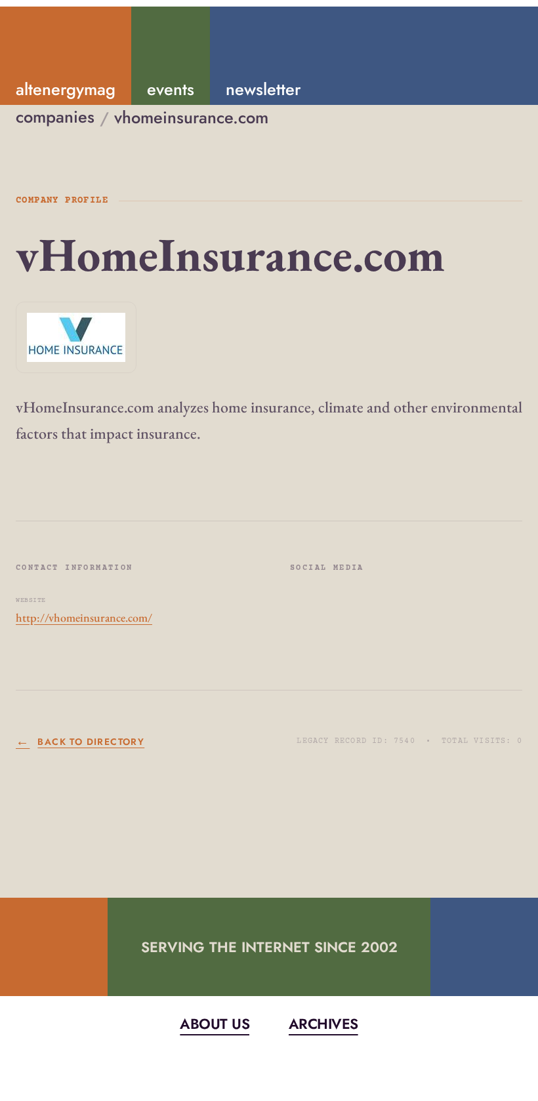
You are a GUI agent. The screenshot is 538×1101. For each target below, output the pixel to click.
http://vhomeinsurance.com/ (84, 617)
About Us (214, 1024)
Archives (323, 1024)
